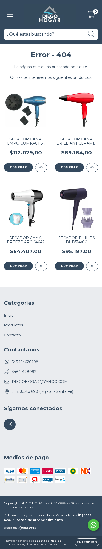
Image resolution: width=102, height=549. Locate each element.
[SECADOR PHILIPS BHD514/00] (92, 266)
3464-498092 (24, 371)
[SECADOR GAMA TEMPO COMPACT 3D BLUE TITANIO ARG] (41, 167)
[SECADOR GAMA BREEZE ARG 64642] (41, 266)
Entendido (87, 542)
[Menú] (10, 14)
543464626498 (25, 362)
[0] (91, 15)
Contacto (12, 335)
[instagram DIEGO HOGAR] (10, 424)
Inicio (9, 315)
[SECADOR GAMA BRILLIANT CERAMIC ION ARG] (92, 167)
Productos (13, 325)
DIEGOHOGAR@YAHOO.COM (40, 381)
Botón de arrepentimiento (39, 520)
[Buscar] (91, 34)
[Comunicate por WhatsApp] (93, 525)
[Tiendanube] (20, 529)
